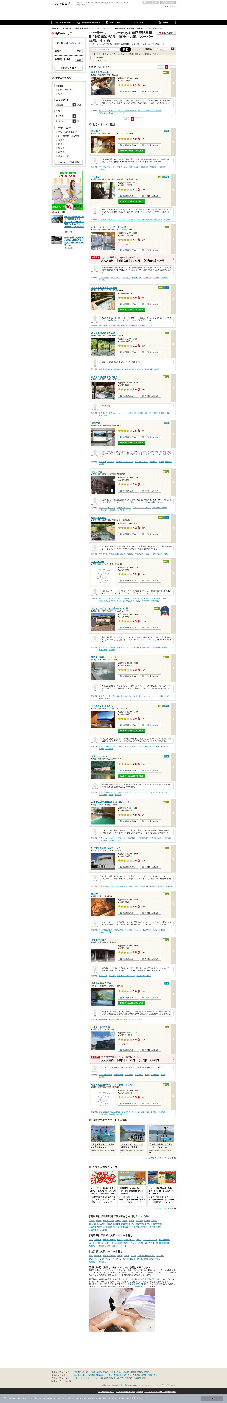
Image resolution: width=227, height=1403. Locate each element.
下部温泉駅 (145, 167)
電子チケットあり (101, 54)
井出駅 (167, 413)
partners (53, 1398)
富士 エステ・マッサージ (124, 462)
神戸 (144, 1378)
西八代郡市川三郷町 (97, 1224)
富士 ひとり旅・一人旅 (129, 696)
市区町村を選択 (68, 68)
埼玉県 (85, 1372)
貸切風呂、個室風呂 (97, 1246)
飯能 (106, 1378)
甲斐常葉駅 (162, 167)
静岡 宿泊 (112, 326)
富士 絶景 (110, 462)
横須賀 (86, 1378)
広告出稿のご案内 (130, 1385)
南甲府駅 (102, 1077)
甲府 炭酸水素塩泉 (105, 930)
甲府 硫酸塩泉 (104, 886)
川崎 (80, 1378)
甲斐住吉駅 (155, 1075)
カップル (93, 1243)
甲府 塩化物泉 (118, 930)
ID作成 (173, 6)
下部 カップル (122, 167)
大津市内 (137, 1378)
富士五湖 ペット (145, 746)
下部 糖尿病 (111, 220)
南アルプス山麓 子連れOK (127, 111)
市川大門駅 (103, 510)
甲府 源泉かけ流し (156, 838)
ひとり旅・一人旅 (150, 1240)
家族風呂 (62, 152)
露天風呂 (98, 1240)
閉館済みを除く (151, 54)
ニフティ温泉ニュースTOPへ (162, 1208)
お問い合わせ (170, 1385)
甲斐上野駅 (130, 601)
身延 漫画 (147, 413)
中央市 (154, 1221)
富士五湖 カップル (131, 746)
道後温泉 (127, 1375)
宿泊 (91, 1240)
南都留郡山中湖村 (139, 1227)
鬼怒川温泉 (152, 1375)
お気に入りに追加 (151, 91)
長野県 (133, 1372)
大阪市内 (119, 1378)
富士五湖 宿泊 (118, 746)
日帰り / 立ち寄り (66, 90)
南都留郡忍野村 (124, 1227)
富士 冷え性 (103, 696)
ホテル (114, 1243)
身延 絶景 (112, 647)
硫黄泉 (115, 1246)
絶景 (109, 1246)
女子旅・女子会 (147, 1243)
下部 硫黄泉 (103, 554)
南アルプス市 (108, 1221)
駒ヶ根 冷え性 (125, 1019)
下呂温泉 (108, 1375)
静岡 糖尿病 (133, 326)
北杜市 (118, 1221)
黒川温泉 (136, 1375)
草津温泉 (77, 1375)
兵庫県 (99, 1372)
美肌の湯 (159, 1243)
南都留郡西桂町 (109, 1227)
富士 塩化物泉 (104, 1112)
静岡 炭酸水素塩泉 (105, 369)
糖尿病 (167, 1243)
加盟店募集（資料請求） (110, 1385)
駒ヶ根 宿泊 (103, 1019)
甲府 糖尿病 (147, 930)
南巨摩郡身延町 (113, 1224)
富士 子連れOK (114, 696)
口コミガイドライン (147, 1385)
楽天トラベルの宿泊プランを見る (131, 151)
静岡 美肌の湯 (122, 326)
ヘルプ (160, 1385)
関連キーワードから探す (62, 1381)
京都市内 (128, 1378)
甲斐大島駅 (142, 326)
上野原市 (139, 1221)
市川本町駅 (112, 510)
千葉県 (92, 1372)
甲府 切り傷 (139, 1075)
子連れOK (123, 1246)
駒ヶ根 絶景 (136, 1019)
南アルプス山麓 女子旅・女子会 (149, 111)
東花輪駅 (112, 650)
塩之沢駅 (168, 462)
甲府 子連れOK (134, 886)
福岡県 (146, 1372)
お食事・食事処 (109, 1240)
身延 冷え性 (103, 413)
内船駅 (150, 326)
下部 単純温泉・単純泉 (117, 554)
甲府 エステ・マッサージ (108, 838)
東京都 (112, 1372)
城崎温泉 (100, 1375)
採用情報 (172, 1392)
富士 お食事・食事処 (143, 976)
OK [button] (212, 1398)
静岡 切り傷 (129, 369)
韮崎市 (99, 1221)
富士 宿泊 (102, 462)
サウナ (107, 1243)
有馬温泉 (91, 1375)
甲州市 (147, 1221)
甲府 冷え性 (114, 886)
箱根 (84, 1375)
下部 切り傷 (121, 220)
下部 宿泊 (102, 167)
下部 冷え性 (111, 167)
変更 (79, 51)
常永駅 (155, 930)
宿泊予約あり (134, 54)
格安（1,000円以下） (126, 1240)
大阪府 (119, 1372)
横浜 (76, 1378)
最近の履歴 (168, 2)
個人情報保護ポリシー (106, 1392)
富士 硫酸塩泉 (115, 1112)
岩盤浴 (61, 144)
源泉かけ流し (164, 1240)
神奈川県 (77, 1372)
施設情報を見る (129, 91)
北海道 (126, 1372)
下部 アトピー (115, 278)
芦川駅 (128, 510)
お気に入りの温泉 (151, 2)
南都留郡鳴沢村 (154, 1227)
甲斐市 (125, 1221)
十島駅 (153, 554)
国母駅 (109, 932)
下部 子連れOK (134, 167)
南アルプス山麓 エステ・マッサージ (112, 113)
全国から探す (76, 43)
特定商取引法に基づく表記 (125, 1392)
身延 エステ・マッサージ (118, 413)
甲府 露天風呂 (143, 838)
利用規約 (139, 1392)
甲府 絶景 (123, 886)
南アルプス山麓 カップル (108, 111)
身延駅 (161, 462)
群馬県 (106, 1372)
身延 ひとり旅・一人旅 (107, 508)
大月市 (92, 1221)
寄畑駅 (161, 413)
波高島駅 (153, 167)
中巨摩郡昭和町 (157, 1224)
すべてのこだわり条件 (68, 162)
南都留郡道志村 (95, 1227)
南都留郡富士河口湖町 (98, 1230)
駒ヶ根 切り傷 (114, 1019)
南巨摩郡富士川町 (142, 1224)
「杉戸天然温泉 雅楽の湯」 (150, 1279)
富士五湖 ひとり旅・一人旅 (134, 792)
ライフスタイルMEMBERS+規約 (156, 1392)
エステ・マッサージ (131, 1243)
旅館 (120, 1243)
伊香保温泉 (118, 1375)
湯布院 (144, 1375)
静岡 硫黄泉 (103, 326)
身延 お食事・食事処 (135, 413)
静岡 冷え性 (139, 369)
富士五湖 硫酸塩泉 (105, 746)
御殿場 (112, 1378)
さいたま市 (98, 1378)
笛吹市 (131, 1221)
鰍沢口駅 (121, 510)
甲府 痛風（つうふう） (133, 930)
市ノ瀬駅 (102, 169)
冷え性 (138, 1240)
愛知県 (140, 1372)
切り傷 (100, 1243)
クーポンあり (118, 54)
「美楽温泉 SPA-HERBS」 (137, 1284)
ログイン (164, 6)
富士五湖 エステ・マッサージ (156, 792)
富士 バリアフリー (141, 462)
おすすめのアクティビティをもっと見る (158, 1158)
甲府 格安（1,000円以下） (127, 838)
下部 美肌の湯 (104, 278)
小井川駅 (112, 840)
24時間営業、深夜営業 (68, 136)
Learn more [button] (139, 1398)
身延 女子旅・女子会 (124, 508)
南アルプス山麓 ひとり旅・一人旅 (130, 598)
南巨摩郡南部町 (127, 1224)
